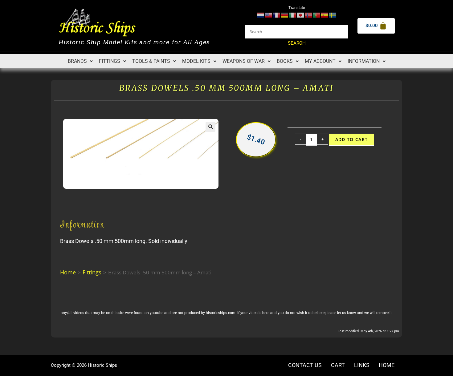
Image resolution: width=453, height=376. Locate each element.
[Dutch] (261, 14)
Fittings (109, 61)
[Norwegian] (309, 14)
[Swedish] (333, 14)
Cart (338, 365)
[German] (285, 14)
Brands (77, 61)
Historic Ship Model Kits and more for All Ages (134, 42)
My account (320, 61)
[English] (269, 14)
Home (68, 272)
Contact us (305, 365)
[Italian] (293, 14)
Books (285, 61)
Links (361, 365)
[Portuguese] (317, 14)
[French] (277, 14)
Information (364, 61)
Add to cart (351, 139)
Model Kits (196, 61)
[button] (80, 61)
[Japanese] (301, 14)
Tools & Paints (151, 61)
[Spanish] (325, 14)
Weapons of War (243, 61)
